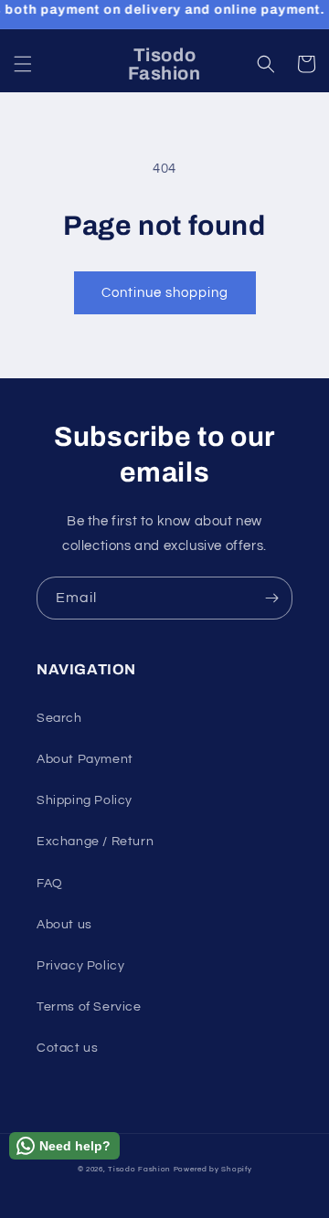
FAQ (50, 883)
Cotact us (67, 1048)
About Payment (85, 759)
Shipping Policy (85, 800)
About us (64, 924)
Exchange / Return (95, 841)
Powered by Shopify (213, 1169)
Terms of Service (89, 1007)
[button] (23, 64)
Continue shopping (164, 293)
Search (59, 718)
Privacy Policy (80, 965)
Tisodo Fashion (139, 1169)
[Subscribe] (271, 598)
